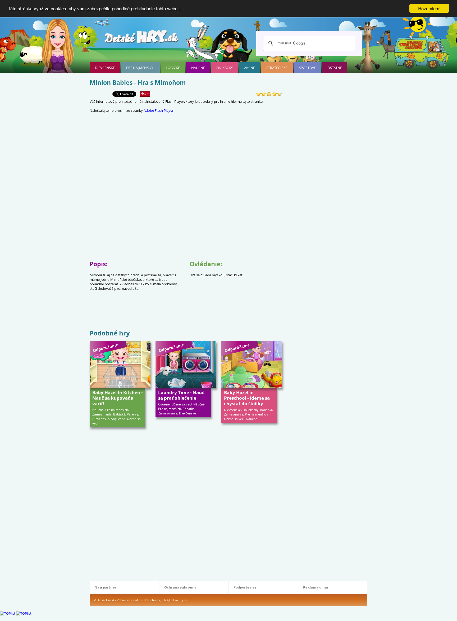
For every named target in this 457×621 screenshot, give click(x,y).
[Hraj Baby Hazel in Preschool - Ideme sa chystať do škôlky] (251, 364)
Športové (307, 67)
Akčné (249, 67)
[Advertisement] (186, 311)
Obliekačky (250, 410)
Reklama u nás (315, 587)
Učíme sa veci (181, 404)
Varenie (132, 414)
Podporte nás (245, 587)
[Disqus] (186, 503)
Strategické (276, 67)
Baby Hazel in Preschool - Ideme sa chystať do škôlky (247, 398)
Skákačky (224, 67)
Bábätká (119, 414)
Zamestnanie (102, 414)
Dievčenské (105, 67)
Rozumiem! (429, 8)
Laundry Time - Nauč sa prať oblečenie (181, 395)
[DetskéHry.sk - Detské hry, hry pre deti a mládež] (142, 38)
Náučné (198, 67)
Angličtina (118, 419)
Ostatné (334, 67)
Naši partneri (105, 587)
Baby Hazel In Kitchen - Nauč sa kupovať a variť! (117, 398)
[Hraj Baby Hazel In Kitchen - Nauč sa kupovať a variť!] (120, 364)
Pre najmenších (140, 67)
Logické (173, 67)
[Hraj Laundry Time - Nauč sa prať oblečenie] (186, 364)
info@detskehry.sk (174, 600)
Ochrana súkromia (180, 587)
